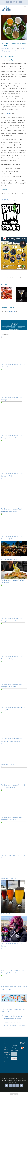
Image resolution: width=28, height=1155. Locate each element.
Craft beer (6, 50)
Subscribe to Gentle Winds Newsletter (14, 1046)
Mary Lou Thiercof (6, 48)
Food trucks (19, 50)
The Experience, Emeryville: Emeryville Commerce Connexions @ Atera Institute (14, 1025)
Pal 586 (5, 51)
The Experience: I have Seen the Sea (13, 855)
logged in (12, 311)
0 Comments (11, 51)
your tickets (7, 113)
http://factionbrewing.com (9, 200)
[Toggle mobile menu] (25, 7)
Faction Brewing (12, 50)
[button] (2, 294)
